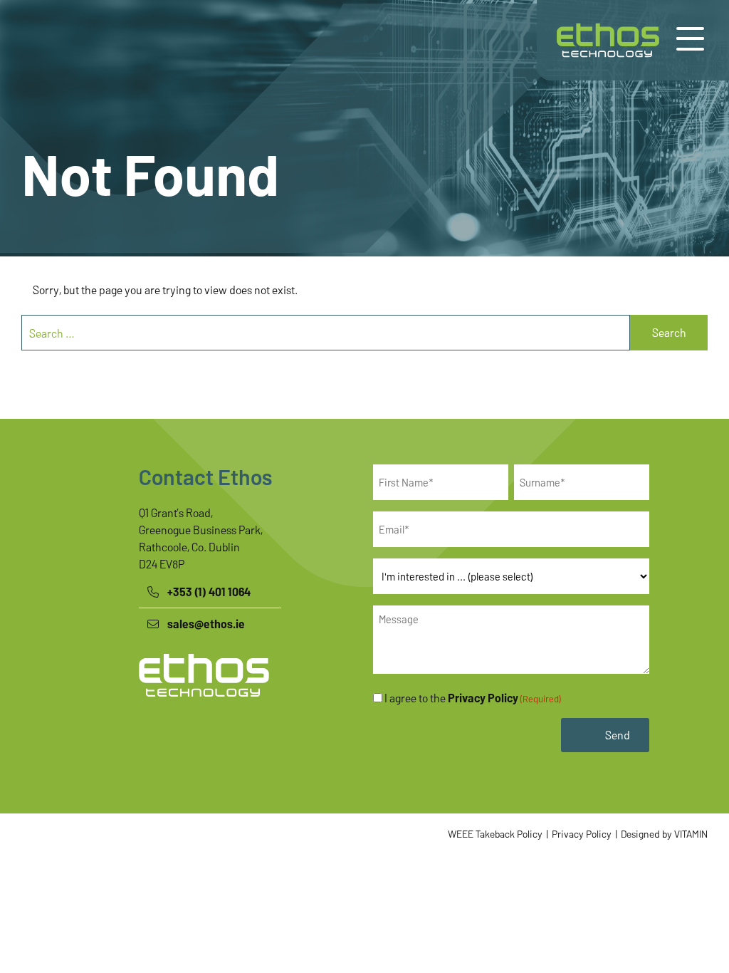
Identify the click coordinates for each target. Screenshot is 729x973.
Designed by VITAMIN (663, 834)
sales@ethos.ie (206, 623)
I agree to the (472, 697)
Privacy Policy (483, 697)
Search (669, 332)
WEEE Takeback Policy (495, 834)
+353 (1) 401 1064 (209, 591)
